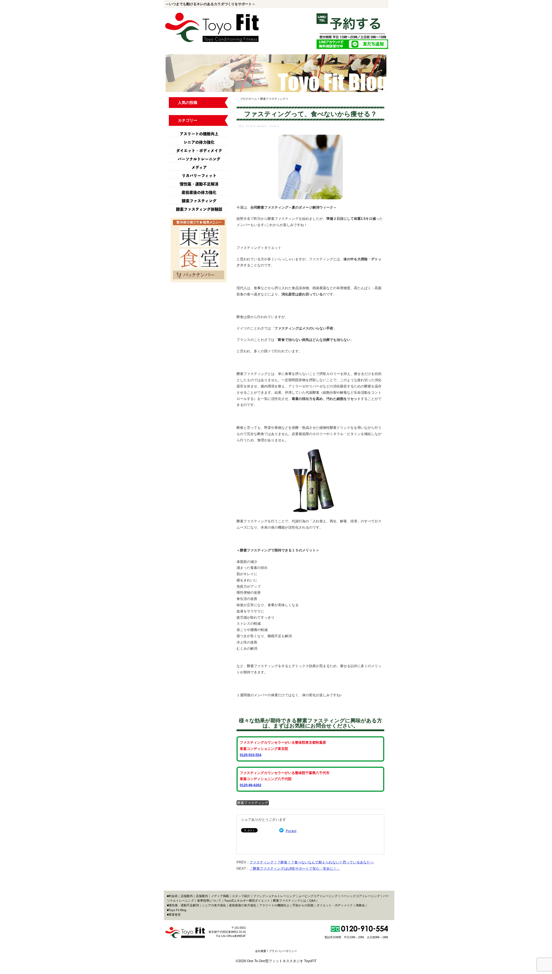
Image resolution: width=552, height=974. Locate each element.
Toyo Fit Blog (177, 910)
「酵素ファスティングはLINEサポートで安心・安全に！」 (294, 868)
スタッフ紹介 (241, 896)
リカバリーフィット (199, 176)
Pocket (291, 831)
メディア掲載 (220, 896)
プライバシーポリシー (283, 951)
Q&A (312, 900)
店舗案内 (187, 896)
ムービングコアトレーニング (318, 896)
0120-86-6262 (250, 785)
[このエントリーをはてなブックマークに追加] (281, 831)
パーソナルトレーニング (199, 159)
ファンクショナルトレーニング (274, 896)
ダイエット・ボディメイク (199, 151)
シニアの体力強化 (199, 142)
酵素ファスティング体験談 (199, 209)
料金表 (173, 896)
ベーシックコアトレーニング (360, 896)
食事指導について (209, 900)
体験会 (360, 905)
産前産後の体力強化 (199, 192)
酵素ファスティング (252, 803)
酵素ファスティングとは (289, 900)
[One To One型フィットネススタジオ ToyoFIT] (212, 15)
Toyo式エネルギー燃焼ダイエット (247, 900)
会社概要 (260, 951)
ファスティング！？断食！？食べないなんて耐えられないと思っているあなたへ (311, 862)
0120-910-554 (250, 755)
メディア (199, 167)
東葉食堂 (175, 914)
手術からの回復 (303, 905)
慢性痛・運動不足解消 (199, 184)
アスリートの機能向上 (199, 134)
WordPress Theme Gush (276, 966)
